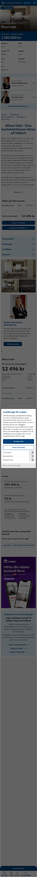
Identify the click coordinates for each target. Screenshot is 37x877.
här (23, 436)
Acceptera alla (18, 441)
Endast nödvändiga (18, 447)
